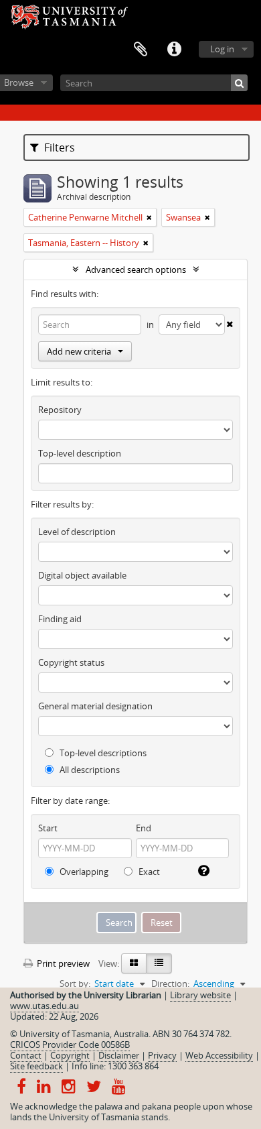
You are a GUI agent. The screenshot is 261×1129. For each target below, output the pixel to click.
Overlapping (83, 872)
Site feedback (36, 1066)
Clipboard (140, 49)
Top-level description (79, 453)
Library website (200, 995)
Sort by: (75, 983)
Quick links (174, 49)
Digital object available (82, 575)
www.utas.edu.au (44, 1006)
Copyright (70, 1055)
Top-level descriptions (102, 753)
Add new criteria (79, 351)
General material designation (95, 706)
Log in (222, 49)
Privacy (162, 1055)
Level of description (77, 532)
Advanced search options (136, 269)
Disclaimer (118, 1055)
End (143, 828)
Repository (60, 410)
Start (48, 828)
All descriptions (89, 770)
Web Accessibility (219, 1055)
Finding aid (60, 619)
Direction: (170, 983)
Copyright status (71, 662)
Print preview (62, 963)
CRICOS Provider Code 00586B (70, 1044)
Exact (148, 872)
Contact (25, 1055)
